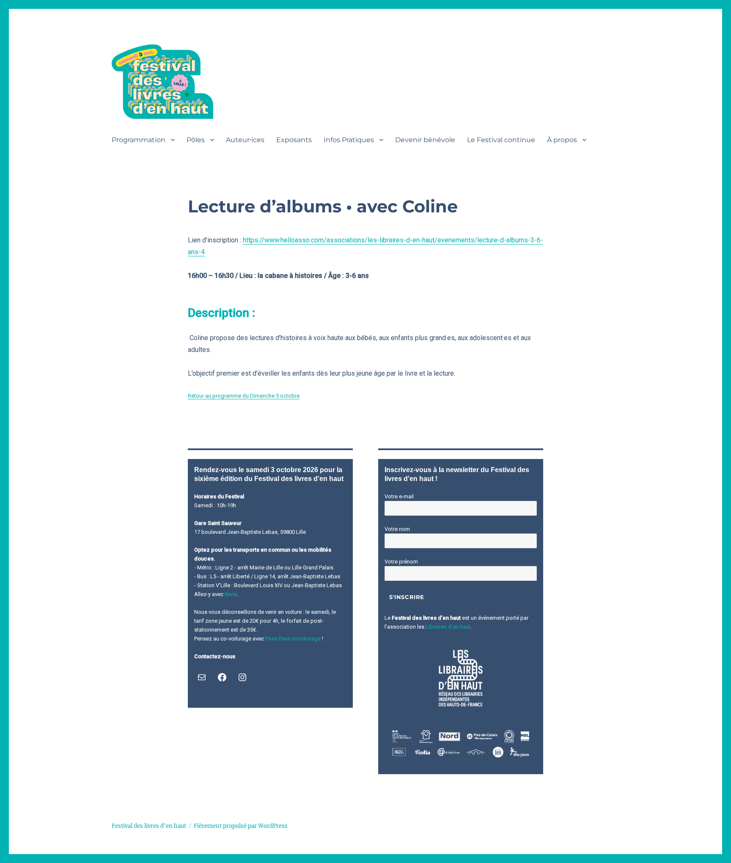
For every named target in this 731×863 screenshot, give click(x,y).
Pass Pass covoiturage (293, 638)
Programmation (138, 140)
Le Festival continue (501, 140)
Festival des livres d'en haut (149, 826)
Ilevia (231, 594)
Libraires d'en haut (448, 627)
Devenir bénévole (425, 140)
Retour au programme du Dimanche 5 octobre (244, 396)
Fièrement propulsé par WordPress (241, 826)
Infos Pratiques (349, 140)
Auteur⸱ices (245, 140)
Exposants (294, 140)
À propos (562, 140)
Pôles (196, 140)
